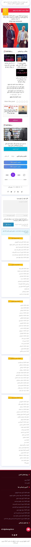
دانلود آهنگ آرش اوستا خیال (22, 247)
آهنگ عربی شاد (25, 338)
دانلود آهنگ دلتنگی (24, 458)
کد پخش (7, 156)
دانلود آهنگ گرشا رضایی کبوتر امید (21, 516)
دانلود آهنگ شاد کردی (24, 325)
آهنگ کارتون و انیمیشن (23, 281)
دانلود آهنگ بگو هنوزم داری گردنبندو (20, 255)
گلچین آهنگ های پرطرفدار (23, 414)
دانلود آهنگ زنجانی (24, 310)
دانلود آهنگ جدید (25, 279)
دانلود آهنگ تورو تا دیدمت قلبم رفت (20, 252)
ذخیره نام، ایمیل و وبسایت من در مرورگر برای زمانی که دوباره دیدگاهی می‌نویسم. (15, 219)
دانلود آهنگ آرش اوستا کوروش (22, 242)
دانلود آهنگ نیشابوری (24, 315)
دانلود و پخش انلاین (22, 156)
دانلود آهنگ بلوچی (24, 305)
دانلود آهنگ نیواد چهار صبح (22, 257)
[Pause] (5, 139)
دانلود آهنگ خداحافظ (24, 455)
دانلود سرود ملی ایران (24, 390)
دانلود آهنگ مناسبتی (24, 273)
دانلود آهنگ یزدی (25, 308)
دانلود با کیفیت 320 (15, 167)
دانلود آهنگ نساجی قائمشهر (22, 375)
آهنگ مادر (26, 442)
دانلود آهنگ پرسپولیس (23, 362)
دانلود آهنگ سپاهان (24, 370)
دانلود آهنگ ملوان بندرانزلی (22, 380)
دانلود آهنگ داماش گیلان (23, 383)
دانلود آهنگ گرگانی (24, 318)
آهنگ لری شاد (25, 341)
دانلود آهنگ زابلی (25, 348)
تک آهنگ (17, 187)
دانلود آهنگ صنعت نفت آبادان (22, 377)
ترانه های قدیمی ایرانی (24, 447)
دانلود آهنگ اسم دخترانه (23, 271)
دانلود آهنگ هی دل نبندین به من (22, 513)
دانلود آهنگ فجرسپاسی (23, 385)
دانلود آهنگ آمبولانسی (23, 422)
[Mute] (8, 139)
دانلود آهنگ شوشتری (24, 320)
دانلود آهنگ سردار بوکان (23, 388)
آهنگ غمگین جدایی (24, 424)
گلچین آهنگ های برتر (24, 286)
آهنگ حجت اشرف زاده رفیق (21, 10)
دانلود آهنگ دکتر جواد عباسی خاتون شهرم (19, 244)
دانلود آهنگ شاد (25, 460)
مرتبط (12, 156)
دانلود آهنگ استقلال (24, 365)
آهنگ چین (18, 16)
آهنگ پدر (26, 440)
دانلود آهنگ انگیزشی (24, 401)
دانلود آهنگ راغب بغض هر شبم (21, 249)
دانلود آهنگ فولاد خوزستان (23, 372)
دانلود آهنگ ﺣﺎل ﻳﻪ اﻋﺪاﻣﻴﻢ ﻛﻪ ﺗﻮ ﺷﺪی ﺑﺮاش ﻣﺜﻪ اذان (17, 518)
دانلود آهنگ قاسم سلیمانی (23, 412)
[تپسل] (4, 125)
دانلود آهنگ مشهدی (24, 336)
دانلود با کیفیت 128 (15, 162)
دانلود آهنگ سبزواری (24, 331)
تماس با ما (27, 483)
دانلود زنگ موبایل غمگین (23, 417)
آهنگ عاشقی (26, 437)
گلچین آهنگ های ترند (24, 450)
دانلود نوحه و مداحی (24, 294)
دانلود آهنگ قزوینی (24, 323)
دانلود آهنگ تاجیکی (24, 346)
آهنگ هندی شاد (25, 343)
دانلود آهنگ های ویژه (24, 268)
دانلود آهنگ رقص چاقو (24, 404)
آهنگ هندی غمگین (24, 351)
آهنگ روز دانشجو (25, 432)
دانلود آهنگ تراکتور (24, 367)
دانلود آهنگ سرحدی (24, 313)
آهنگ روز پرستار (25, 429)
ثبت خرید (15, 149)
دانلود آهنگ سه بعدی (24, 409)
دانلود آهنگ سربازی (24, 407)
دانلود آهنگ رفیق (25, 419)
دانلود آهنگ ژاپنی (25, 452)
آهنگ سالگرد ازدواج (24, 445)
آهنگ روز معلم (25, 435)
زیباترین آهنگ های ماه (24, 284)
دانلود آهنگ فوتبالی (24, 276)
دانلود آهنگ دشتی (24, 328)
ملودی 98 (27, 463)
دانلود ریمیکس (25, 291)
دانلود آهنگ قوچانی (24, 333)
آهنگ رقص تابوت (25, 427)
